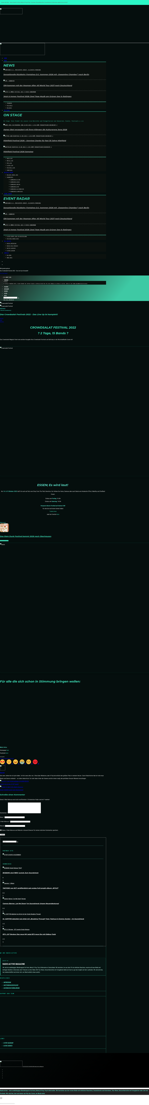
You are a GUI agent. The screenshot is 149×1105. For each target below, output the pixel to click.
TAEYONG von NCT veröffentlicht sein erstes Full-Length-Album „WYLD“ (30, 888)
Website (2, 826)
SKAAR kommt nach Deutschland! (11, 790)
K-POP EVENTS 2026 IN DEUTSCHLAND (17, 236)
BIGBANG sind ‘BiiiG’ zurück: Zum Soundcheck (20, 873)
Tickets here (53, 511)
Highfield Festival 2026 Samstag (18, 152)
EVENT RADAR (8, 193)
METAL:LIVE (10, 160)
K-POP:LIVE (10, 165)
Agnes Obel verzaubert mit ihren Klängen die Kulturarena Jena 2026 (35, 130)
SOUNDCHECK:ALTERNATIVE (17, 189)
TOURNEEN (9, 103)
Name (2, 817)
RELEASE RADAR (8, 172)
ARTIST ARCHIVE (11, 248)
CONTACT (6, 253)
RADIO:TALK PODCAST (12, 245)
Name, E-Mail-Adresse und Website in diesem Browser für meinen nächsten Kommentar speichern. (30, 830)
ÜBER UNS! (10, 257)
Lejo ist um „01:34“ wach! (9, 784)
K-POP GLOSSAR (11, 250)
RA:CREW (9, 255)
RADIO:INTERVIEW (11, 243)
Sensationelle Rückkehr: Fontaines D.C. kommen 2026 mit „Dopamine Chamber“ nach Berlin (46, 74)
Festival (12, 758)
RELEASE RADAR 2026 (12, 175)
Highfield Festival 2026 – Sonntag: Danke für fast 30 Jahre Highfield (34, 141)
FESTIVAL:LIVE (11, 167)
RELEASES (9, 108)
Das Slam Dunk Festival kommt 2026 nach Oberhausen (25, 536)
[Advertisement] (74, 30)
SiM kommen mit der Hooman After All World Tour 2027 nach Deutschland (37, 85)
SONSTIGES (10, 170)
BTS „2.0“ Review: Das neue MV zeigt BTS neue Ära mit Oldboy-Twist (29, 934)
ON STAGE (7, 110)
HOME (5, 58)
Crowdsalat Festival (7, 758)
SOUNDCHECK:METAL (15, 184)
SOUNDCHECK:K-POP (15, 179)
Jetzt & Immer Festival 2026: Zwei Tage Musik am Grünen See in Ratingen (37, 96)
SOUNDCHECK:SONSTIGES (16, 191)
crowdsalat (2, 758)
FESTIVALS (10, 105)
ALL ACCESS (7, 241)
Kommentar (4, 813)
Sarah (2, 773)
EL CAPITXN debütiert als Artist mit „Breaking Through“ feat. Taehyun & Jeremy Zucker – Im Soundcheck (43, 919)
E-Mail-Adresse (5, 821)
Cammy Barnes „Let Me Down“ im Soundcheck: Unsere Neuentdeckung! (31, 903)
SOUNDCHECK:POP (14, 186)
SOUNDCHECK (10, 177)
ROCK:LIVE (10, 158)
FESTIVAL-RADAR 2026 (13, 238)
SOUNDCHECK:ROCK (15, 182)
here (58, 514)
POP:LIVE (9, 163)
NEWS (5, 60)
